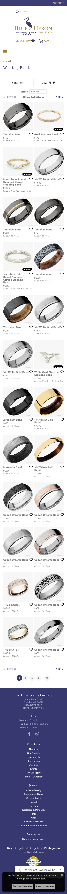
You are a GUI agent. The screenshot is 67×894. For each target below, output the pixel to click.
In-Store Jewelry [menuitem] (33, 790)
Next (58, 96)
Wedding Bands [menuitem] (33, 798)
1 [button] (20, 678)
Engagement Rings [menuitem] (33, 794)
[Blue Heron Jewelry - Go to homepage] (33, 26)
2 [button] (25, 678)
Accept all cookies (45, 886)
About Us (33, 749)
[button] (58, 3)
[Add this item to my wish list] (30, 134)
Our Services (33, 753)
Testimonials (33, 757)
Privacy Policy (33, 772)
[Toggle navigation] (5, 51)
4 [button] (38, 678)
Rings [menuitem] (33, 813)
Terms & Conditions (34, 776)
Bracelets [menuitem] (33, 801)
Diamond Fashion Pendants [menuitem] (33, 825)
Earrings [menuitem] (33, 805)
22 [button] (47, 678)
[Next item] (29, 116)
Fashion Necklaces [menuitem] (33, 821)
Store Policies (33, 760)
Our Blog (33, 764)
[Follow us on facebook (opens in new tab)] (29, 734)
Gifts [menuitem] (33, 817)
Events (33, 768)
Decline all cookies (22, 886)
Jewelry (9, 60)
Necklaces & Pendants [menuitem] (33, 809)
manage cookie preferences (31, 878)
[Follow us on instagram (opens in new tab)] (37, 734)
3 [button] (32, 678)
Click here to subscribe (33, 839)
